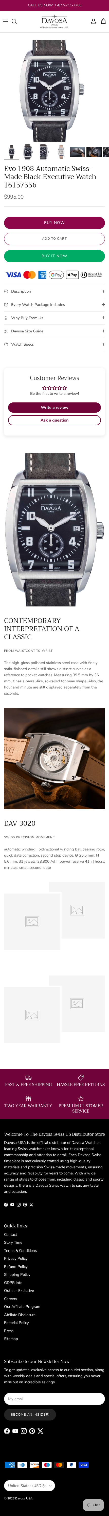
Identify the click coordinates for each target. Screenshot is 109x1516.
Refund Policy (16, 1266)
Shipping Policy (17, 1274)
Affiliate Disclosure (19, 1314)
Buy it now (55, 256)
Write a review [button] (54, 407)
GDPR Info (13, 1282)
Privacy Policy (16, 1258)
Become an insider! (30, 1414)
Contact (10, 1234)
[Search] (16, 21)
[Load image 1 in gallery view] (50, 91)
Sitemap (11, 1338)
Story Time (13, 1242)
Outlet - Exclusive (19, 1290)
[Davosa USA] (54, 21)
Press (8, 1330)
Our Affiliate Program (22, 1306)
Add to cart (54, 238)
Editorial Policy (16, 1322)
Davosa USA (23, 1498)
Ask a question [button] (54, 420)
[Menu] (5, 21)
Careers (10, 1298)
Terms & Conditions (20, 1250)
